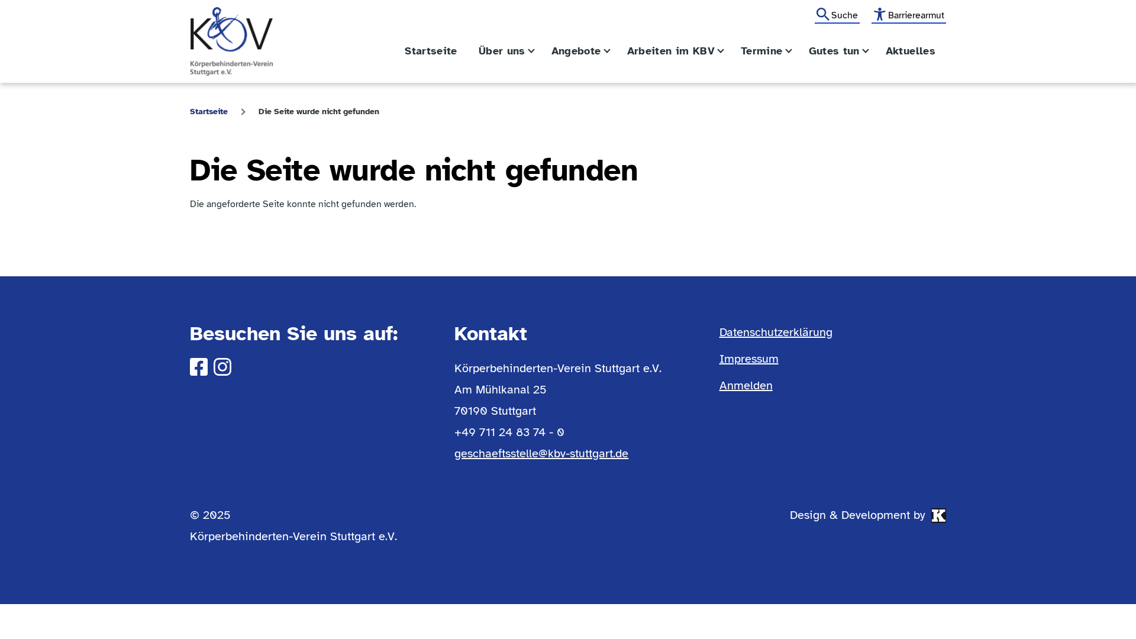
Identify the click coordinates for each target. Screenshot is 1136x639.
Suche (844, 15)
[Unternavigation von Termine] (796, 51)
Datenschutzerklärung (775, 332)
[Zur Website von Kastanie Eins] (938, 515)
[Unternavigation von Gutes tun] (873, 51)
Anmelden (746, 385)
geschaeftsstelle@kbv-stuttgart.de (541, 453)
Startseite (209, 111)
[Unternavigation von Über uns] (538, 51)
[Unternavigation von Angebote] (614, 51)
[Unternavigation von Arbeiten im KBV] (728, 51)
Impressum (749, 358)
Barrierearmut (916, 15)
